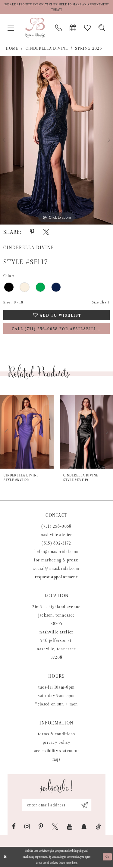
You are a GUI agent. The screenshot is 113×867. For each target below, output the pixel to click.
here (74, 863)
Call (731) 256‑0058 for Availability (57, 329)
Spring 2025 (88, 48)
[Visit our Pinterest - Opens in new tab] (41, 826)
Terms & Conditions (56, 734)
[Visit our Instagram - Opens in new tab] (27, 826)
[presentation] (27, 431)
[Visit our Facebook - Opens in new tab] (14, 826)
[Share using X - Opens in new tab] (46, 232)
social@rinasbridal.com (56, 568)
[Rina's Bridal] (35, 27)
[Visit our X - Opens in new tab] (55, 826)
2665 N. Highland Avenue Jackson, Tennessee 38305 (56, 615)
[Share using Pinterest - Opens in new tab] (32, 232)
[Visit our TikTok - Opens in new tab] (98, 826)
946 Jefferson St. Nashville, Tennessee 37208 (56, 649)
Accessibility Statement (56, 751)
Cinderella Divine (47, 48)
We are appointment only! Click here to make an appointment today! (57, 7)
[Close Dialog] (5, 857)
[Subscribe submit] (84, 805)
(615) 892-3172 (56, 543)
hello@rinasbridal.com (56, 551)
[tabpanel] (56, 140)
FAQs (56, 759)
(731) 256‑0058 (56, 526)
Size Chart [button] (100, 302)
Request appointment (56, 577)
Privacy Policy (57, 742)
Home (12, 48)
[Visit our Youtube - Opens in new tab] (69, 826)
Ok (107, 857)
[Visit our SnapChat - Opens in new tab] (84, 826)
